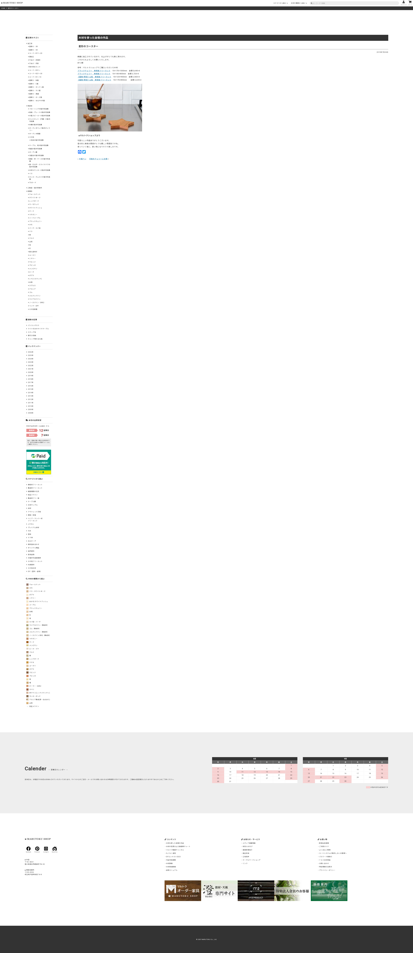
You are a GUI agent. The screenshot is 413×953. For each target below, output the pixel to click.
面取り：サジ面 (35, 90)
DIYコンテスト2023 (173, 857)
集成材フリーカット (35, 488)
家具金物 (31, 554)
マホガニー (33, 214)
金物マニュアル (171, 870)
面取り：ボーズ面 (35, 97)
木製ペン (82, 159)
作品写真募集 (171, 860)
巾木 (29, 531)
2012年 (30, 399)
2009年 (30, 409)
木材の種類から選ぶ (298, 3)
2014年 (30, 392)
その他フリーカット (35, 561)
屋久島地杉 (33, 252)
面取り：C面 (33, 84)
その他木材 (32, 568)
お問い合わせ (324, 863)
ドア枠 (30, 537)
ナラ (30, 231)
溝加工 (31, 57)
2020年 (30, 372)
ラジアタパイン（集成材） (39, 625)
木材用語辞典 (171, 867)
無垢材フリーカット (35, 485)
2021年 (30, 369)
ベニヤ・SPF (34, 306)
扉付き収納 (32, 335)
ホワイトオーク (35, 197)
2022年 (30, 365)
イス (30, 173)
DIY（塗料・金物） (35, 571)
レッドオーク (34, 201)
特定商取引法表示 (325, 867)
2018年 (30, 379)
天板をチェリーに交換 (98, 159)
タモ (30, 225)
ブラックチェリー (35, 221)
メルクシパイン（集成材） (39, 632)
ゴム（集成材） (35, 628)
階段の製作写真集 (35, 149)
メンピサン (33, 269)
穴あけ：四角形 (35, 60)
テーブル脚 (32, 501)
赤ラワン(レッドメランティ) (39, 693)
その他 (31, 137)
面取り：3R (33, 46)
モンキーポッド (35, 696)
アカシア (32, 289)
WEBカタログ (248, 846)
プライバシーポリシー (327, 870)
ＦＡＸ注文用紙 (325, 860)
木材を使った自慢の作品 (175, 843)
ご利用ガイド (324, 846)
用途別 (30, 106)
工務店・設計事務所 (35, 188)
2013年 (30, 396)
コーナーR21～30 (35, 73)
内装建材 (31, 565)
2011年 (30, 403)
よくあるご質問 (325, 850)
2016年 (30, 386)
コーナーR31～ (34, 70)
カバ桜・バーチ (35, 622)
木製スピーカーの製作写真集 (39, 116)
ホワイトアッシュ (35, 208)
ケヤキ (31, 662)
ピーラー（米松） (35, 686)
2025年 (30, 355)
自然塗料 (31, 551)
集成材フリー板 (33, 498)
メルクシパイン (35, 296)
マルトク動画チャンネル (175, 850)
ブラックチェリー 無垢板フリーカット (94, 71)
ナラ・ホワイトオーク (37, 591)
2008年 (30, 413)
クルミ (31, 238)
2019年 (30, 376)
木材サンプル (33, 505)
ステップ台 (32, 332)
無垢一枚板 (32, 515)
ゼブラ (31, 669)
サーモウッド (34, 204)
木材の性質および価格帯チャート (178, 846)
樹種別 (30, 191)
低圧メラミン (33, 495)
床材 (29, 508)
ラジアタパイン (35, 299)
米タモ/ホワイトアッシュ (38, 601)
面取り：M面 (34, 80)
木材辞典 (169, 863)
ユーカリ (32, 255)
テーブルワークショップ (251, 860)
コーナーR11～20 (35, 53)
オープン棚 (33, 152)
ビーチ (31, 272)
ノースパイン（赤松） (37, 302)
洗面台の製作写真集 (36, 155)
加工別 (30, 43)
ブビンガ (32, 265)
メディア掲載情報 (249, 843)
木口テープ (32, 541)
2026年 (30, 352)
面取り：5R (33, 50)
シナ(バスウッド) (35, 279)
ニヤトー (32, 258)
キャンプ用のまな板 (35, 339)
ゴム (30, 292)
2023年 (30, 362)
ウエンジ (32, 262)
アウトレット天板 (34, 512)
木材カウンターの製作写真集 (39, 170)
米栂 (30, 282)
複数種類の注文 (33, 491)
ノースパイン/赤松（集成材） (40, 635)
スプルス (32, 285)
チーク (31, 211)
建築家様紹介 (247, 850)
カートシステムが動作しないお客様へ (333, 853)
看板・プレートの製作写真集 (39, 112)
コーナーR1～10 (35, 77)
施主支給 (246, 853)
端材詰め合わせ (33, 544)
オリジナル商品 (33, 548)
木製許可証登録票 (34, 558)
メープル (32, 605)
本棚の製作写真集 (35, 125)
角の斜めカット (35, 67)
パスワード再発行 (325, 857)
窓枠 (29, 534)
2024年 (30, 359)
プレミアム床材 (33, 527)
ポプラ (31, 275)
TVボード (32, 182)
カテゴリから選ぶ (279, 3)
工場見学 (246, 857)
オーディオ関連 (34, 134)
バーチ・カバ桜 (35, 228)
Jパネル (31, 524)
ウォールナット (35, 194)
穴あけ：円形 (34, 63)
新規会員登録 (324, 843)
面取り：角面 (34, 94)
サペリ (31, 689)
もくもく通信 (171, 853)
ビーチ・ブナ (34, 649)
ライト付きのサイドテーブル (38, 329)
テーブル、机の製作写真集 (39, 145)
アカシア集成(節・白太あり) (39, 699)
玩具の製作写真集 (37, 140)
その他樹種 (33, 309)
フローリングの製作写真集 (39, 109)
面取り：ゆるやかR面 (37, 100)
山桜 (30, 241)
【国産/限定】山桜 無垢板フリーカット (94, 77)
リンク (245, 863)
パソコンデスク (33, 325)
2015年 (30, 389)
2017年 (30, 382)
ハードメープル (34, 218)
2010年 (30, 406)
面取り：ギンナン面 (36, 87)
